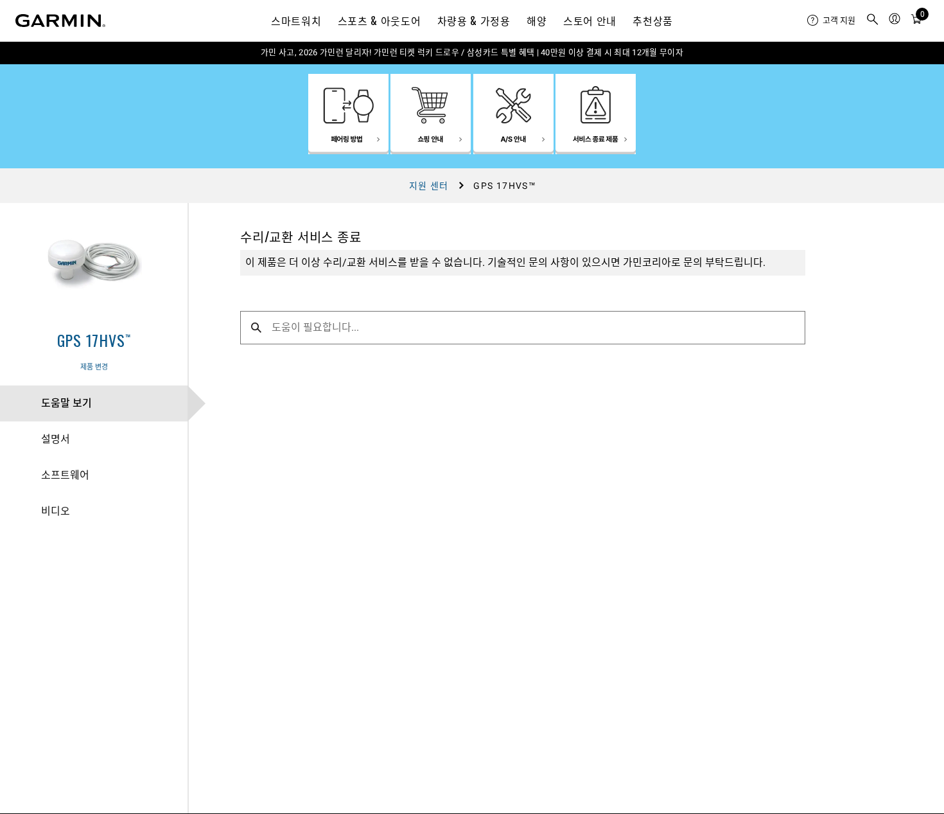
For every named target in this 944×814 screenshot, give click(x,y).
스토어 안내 (589, 20)
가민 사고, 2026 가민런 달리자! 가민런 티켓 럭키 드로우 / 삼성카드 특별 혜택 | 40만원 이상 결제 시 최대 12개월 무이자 (472, 52)
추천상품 (653, 20)
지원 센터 (429, 186)
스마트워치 (296, 20)
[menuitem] (831, 20)
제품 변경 (94, 367)
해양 (536, 20)
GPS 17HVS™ (94, 339)
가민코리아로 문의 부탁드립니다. (694, 262)
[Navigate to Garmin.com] (60, 20)
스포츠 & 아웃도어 (379, 20)
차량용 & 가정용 (474, 20)
